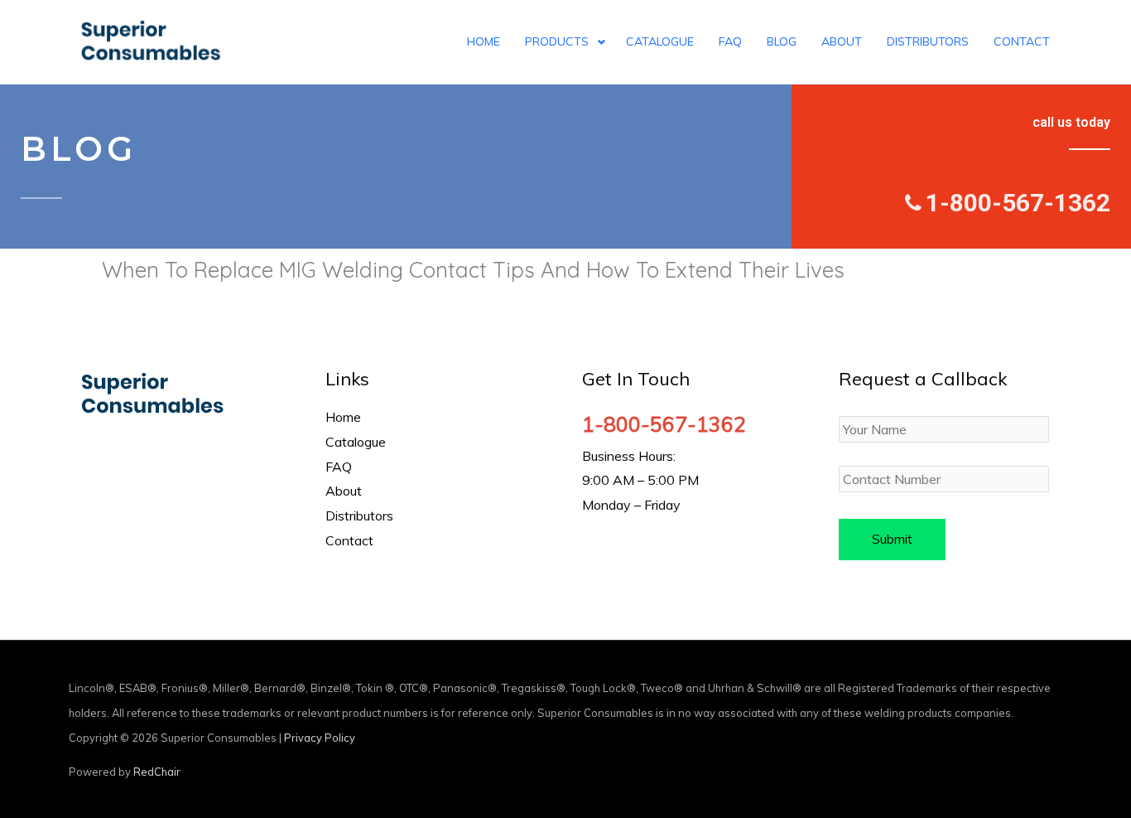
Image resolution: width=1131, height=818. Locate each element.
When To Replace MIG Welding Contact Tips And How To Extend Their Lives (473, 269)
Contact (349, 540)
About (343, 490)
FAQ (338, 466)
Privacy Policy (319, 737)
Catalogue (355, 441)
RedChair (156, 771)
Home (343, 417)
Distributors (359, 515)
